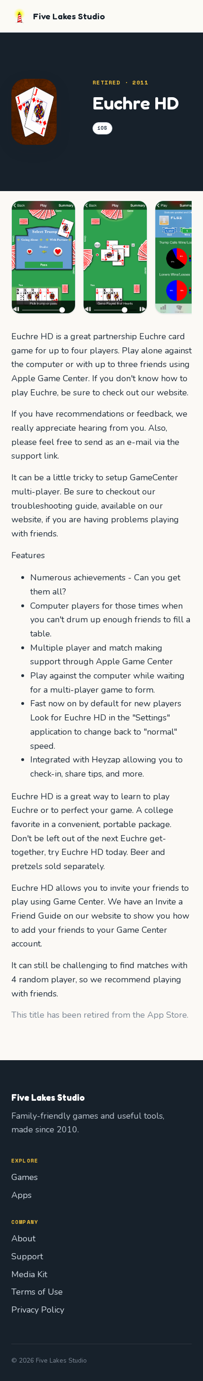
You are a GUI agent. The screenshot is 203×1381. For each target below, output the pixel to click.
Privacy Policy (37, 1309)
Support (27, 1256)
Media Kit (29, 1274)
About (23, 1238)
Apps (21, 1195)
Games (24, 1177)
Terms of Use (37, 1291)
